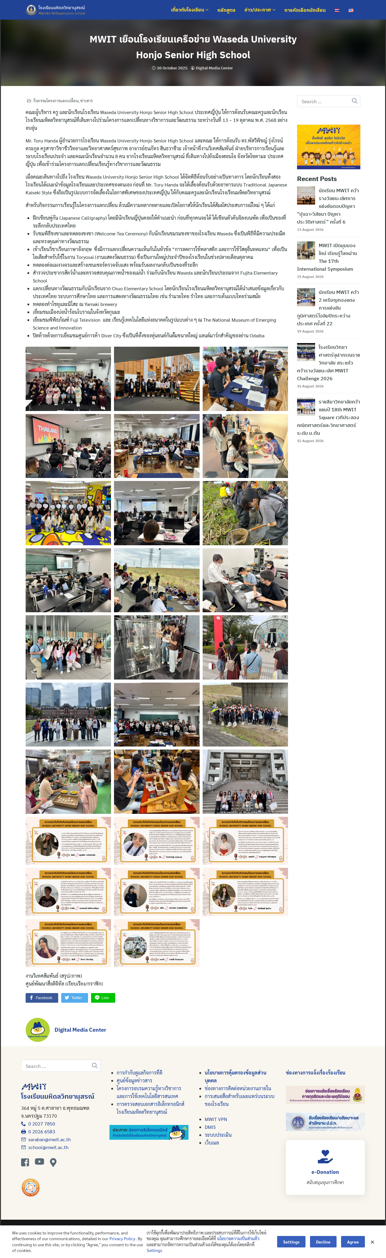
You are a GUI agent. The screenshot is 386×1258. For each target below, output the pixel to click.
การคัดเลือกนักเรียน (305, 10)
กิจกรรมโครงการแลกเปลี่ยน (55, 100)
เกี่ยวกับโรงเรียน (188, 10)
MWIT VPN (216, 1119)
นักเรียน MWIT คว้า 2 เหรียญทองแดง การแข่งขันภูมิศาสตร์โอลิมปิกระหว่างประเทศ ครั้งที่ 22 (328, 307)
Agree (353, 1241)
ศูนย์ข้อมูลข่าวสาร (134, 1080)
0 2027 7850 (40, 1123)
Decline (323, 1241)
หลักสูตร (226, 10)
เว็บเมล (212, 1142)
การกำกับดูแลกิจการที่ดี (139, 1072)
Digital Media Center (214, 68)
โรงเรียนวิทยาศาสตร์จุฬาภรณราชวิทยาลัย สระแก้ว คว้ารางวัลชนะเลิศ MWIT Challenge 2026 (328, 362)
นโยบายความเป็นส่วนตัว (238, 1238)
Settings (154, 1250)
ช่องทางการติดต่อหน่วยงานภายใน (238, 1088)
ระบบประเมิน (218, 1135)
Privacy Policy (122, 1238)
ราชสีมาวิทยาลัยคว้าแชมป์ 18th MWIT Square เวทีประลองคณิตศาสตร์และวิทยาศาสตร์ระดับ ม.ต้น (328, 417)
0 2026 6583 (40, 1131)
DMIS (210, 1127)
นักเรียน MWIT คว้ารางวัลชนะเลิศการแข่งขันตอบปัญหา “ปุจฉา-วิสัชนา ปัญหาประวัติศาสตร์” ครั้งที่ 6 (328, 206)
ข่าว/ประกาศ (258, 10)
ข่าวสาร (86, 100)
